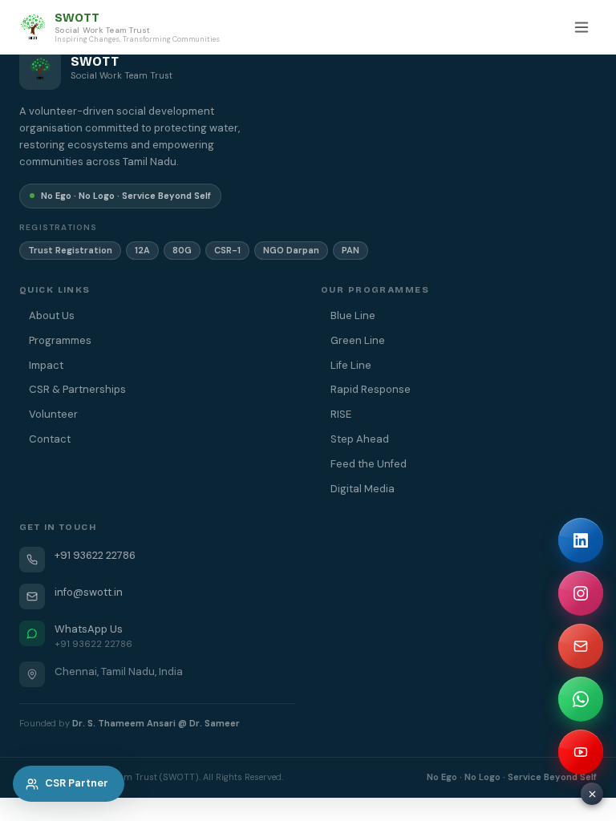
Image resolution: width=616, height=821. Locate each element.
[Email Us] (580, 646)
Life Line (350, 365)
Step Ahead (359, 439)
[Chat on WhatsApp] (580, 699)
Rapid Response (370, 389)
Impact (46, 365)
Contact (50, 439)
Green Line (357, 340)
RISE (340, 414)
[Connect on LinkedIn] (580, 540)
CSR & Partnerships (77, 389)
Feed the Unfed (368, 464)
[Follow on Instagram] (580, 593)
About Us (52, 315)
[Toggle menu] (581, 27)
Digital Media (362, 488)
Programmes (60, 340)
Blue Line (352, 315)
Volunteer (53, 414)
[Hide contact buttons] (592, 794)
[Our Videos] (580, 752)
